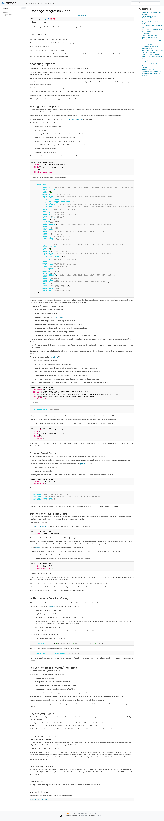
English (45, 19)
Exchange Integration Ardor (149, 35)
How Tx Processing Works (149, 52)
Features (41, 4)
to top (24, 8)
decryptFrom (54, 357)
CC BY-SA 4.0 (101, 815)
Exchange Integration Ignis (149, 37)
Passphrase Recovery (148, 69)
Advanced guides (42, 799)
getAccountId (84, 464)
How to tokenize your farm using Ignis (152, 50)
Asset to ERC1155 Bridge (149, 16)
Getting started (31, 4)
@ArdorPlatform (93, 813)
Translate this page (82, 15)
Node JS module (146, 62)
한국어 (52, 19)
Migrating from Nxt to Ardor (150, 60)
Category (33, 799)
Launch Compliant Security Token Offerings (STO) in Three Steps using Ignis (152, 56)
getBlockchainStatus (41, 526)
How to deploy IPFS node (149, 45)
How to (50, 4)
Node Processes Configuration (150, 64)
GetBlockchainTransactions (74, 119)
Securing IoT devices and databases (152, 71)
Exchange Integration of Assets (150, 39)
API (46, 4)
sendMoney (51, 607)
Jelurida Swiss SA (84, 815)
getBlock (37, 548)
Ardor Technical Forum (82, 813)
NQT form (59, 317)
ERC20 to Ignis (146, 33)
